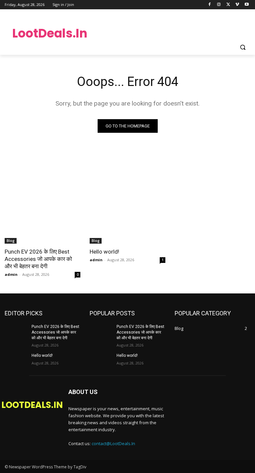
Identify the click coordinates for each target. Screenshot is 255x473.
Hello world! (104, 251)
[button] (242, 47)
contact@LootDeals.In (113, 443)
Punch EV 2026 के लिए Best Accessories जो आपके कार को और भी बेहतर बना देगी (38, 259)
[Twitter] (228, 5)
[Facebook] (209, 5)
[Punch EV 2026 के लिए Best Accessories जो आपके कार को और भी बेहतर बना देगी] (42, 225)
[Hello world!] (127, 225)
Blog (11, 240)
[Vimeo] (237, 5)
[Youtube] (246, 5)
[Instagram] (219, 5)
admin (11, 274)
